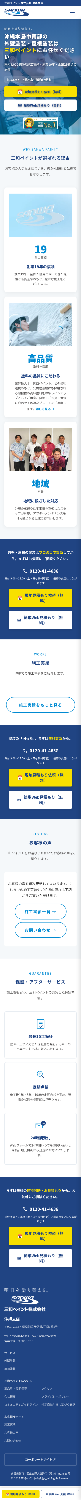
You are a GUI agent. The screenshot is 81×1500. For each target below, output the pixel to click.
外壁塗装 (10, 1360)
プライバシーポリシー (55, 1396)
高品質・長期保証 (15, 1388)
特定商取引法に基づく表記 (58, 1404)
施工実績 (10, 1424)
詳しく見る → (45, 409)
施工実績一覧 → (40, 911)
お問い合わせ (12, 1441)
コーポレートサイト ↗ (40, 1459)
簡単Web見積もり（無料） (40, 105)
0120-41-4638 (44, 571)
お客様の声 (11, 1432)
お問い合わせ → (40, 930)
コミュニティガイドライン (21, 1404)
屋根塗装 (10, 1369)
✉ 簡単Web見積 (60, 1494)
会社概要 (10, 1396)
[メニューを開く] (72, 12)
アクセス (46, 1388)
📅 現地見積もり (20, 1494)
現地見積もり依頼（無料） (40, 91)
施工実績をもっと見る (40, 705)
